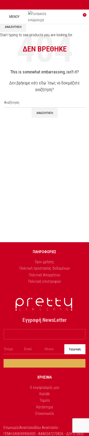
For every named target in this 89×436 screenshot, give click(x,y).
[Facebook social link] (39, 5)
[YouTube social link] (50, 5)
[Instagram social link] (44, 5)
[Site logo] (44, 16)
